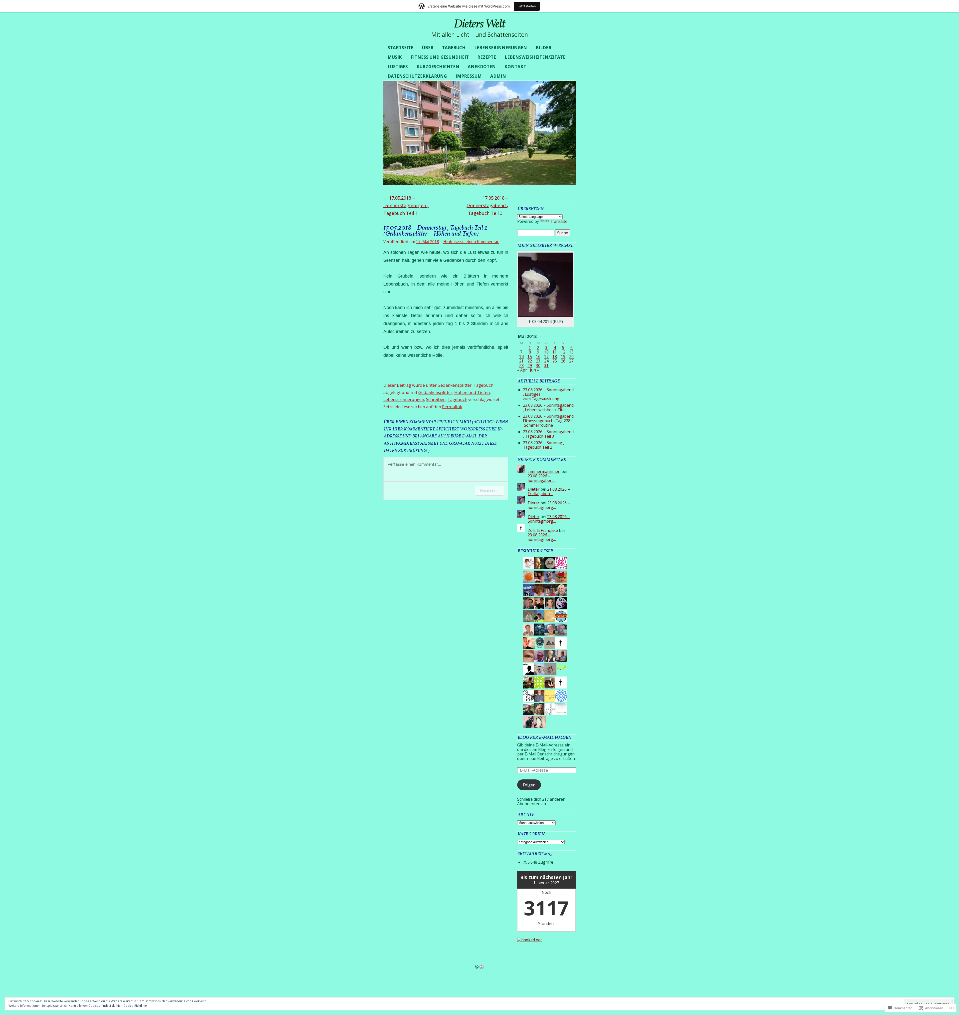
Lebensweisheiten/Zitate (535, 57)
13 (571, 352)
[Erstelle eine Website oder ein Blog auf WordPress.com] (477, 967)
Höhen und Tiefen (472, 392)
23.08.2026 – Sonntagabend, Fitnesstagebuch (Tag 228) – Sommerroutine (549, 420)
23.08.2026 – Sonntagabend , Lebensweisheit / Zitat (548, 407)
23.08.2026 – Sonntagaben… (541, 478)
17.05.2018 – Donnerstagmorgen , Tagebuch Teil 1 (406, 205)
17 (546, 356)
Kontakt (515, 66)
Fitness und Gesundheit (440, 57)
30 (538, 365)
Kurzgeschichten (438, 66)
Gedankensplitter (455, 385)
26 (563, 361)
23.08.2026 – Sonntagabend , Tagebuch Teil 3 (548, 434)
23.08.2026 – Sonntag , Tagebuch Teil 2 (543, 445)
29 (529, 365)
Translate (558, 221)
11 (554, 352)
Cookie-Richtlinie (135, 1006)
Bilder (543, 47)
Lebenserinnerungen (500, 47)
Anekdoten (482, 66)
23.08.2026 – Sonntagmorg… (549, 505)
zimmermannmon (544, 471)
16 (538, 356)
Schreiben (436, 399)
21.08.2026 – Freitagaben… (549, 491)
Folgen (529, 785)
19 (563, 356)
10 (546, 352)
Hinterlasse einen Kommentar (471, 241)
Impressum (469, 76)
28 (521, 365)
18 (554, 356)
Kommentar (489, 490)
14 (521, 356)
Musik (395, 57)
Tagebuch (454, 47)
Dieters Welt (479, 24)
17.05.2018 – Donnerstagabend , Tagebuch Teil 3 (487, 205)
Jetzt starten (527, 6)
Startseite (400, 47)
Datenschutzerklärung (417, 76)
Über (428, 47)
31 (546, 365)
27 (571, 361)
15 (529, 356)
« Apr (522, 370)
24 (546, 361)
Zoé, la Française (543, 530)
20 (571, 356)
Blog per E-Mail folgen (544, 737)
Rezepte (486, 57)
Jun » (534, 370)
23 (538, 361)
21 (521, 361)
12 (563, 352)
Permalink (452, 406)
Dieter (533, 489)
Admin (498, 76)
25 (554, 361)
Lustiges (398, 66)
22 (529, 361)
